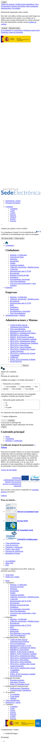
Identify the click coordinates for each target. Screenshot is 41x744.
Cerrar (4, 427)
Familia (12, 263)
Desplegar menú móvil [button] (31, 30)
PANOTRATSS (16, 361)
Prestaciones (14, 309)
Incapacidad (14, 261)
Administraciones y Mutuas (15, 315)
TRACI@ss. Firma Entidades (20, 347)
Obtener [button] (4, 496)
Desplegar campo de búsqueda (12, 32)
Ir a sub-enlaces (17, 30)
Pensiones (13, 259)
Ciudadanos (9, 245)
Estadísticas (14, 277)
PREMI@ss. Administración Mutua (23, 333)
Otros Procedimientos (18, 281)
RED (12, 305)
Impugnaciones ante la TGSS (20, 271)
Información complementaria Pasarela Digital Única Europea (12, 480)
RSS (7, 565)
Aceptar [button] (4, 28)
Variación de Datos (17, 257)
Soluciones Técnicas (17, 682)
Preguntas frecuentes (12, 203)
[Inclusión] (16, 41)
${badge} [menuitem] (11, 733)
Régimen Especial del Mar (19, 275)
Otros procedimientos (17, 329)
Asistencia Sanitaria (17, 265)
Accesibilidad (10, 561)
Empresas (8, 287)
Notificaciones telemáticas (24, 4)
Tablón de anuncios (8, 4)
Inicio (7, 581)
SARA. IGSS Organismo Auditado (22, 359)
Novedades (16, 8)
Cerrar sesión (19, 238)
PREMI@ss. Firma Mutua (19, 335)
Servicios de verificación (14, 551)
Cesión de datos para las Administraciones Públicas (19, 326)
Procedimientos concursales (20, 279)
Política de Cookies (12, 577)
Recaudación (14, 273)
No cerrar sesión (7, 238)
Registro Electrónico (18, 6)
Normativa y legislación (14, 547)
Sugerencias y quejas (12, 201)
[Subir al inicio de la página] (2, 557)
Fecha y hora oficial (12, 549)
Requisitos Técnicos (12, 553)
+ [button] (1, 225)
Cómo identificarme (12, 543)
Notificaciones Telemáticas (19, 688)
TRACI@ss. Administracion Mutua (23, 341)
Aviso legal (9, 575)
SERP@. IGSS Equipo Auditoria (22, 337)
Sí (6, 403)
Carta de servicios (11, 545)
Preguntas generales (17, 680)
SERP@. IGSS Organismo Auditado (23, 339)
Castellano (9, 207)
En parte (9, 407)
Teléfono (13, 698)
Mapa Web (9, 563)
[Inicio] (20, 193)
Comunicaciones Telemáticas (20, 690)
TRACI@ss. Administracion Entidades (24, 343)
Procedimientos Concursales (20, 311)
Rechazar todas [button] (14, 28)
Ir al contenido (6, 30)
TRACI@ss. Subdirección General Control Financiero (22, 350)
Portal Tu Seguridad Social (19, 684)
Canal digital (14, 696)
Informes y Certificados (18, 255)
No (7, 405)
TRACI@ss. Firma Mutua (19, 345)
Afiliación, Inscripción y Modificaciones (24, 267)
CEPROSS (14, 357)
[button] (20, 370)
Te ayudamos (15, 694)
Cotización (14, 269)
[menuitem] (22, 201)
